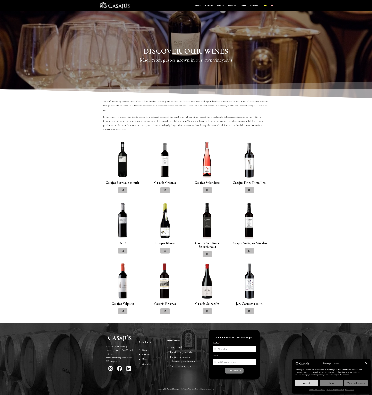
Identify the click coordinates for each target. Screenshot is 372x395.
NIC (123, 243)
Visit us (146, 354)
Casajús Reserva (165, 304)
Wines (145, 359)
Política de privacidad (335, 389)
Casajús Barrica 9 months (123, 183)
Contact (146, 363)
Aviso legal (349, 389)
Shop (144, 349)
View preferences (356, 383)
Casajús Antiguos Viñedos (249, 243)
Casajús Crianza (165, 183)
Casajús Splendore (207, 183)
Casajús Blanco (165, 243)
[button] (366, 363)
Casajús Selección (207, 304)
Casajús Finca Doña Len (249, 183)
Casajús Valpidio (123, 304)
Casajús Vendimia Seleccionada (207, 245)
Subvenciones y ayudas (182, 366)
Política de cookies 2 (317, 389)
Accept (306, 383)
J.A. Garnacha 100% (249, 304)
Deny (331, 383)
